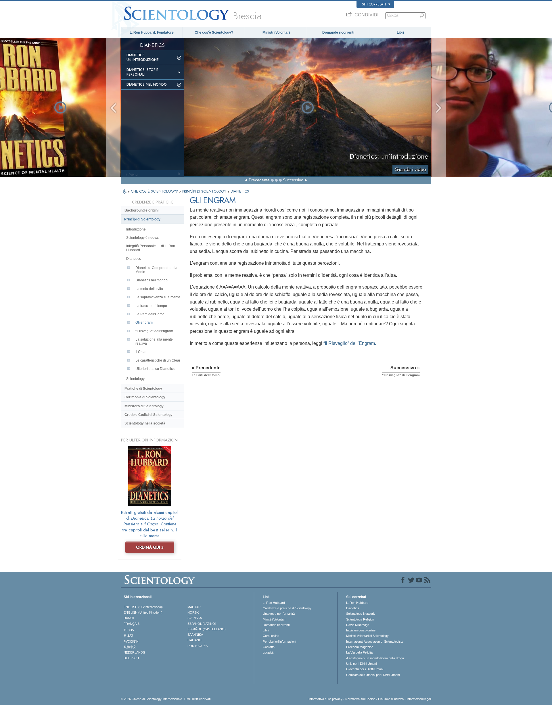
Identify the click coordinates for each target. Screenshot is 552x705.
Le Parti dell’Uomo (149, 314)
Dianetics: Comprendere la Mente (156, 270)
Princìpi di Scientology (142, 219)
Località (268, 652)
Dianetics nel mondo (146, 84)
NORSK (193, 612)
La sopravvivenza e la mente (157, 297)
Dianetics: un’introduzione (142, 57)
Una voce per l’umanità (279, 613)
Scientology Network (360, 613)
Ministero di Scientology (144, 406)
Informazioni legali (419, 699)
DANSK (129, 618)
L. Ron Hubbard (274, 602)
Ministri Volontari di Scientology (367, 635)
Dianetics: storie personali (142, 72)
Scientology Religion (360, 619)
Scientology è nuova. (142, 238)
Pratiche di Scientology (143, 389)
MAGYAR (194, 607)
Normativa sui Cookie (360, 699)
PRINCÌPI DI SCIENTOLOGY (204, 191)
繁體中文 (130, 647)
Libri (400, 32)
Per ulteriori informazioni (279, 641)
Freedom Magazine (359, 647)
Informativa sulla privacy (325, 699)
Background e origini (141, 210)
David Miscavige (357, 625)
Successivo (293, 180)
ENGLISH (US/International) (143, 607)
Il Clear (141, 352)
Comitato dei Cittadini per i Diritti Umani (373, 675)
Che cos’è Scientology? (214, 32)
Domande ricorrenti (338, 32)
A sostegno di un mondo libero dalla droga (375, 658)
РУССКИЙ (131, 641)
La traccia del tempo (151, 306)
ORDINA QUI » (150, 547)
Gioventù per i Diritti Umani (364, 669)
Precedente (259, 180)
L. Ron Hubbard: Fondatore (152, 32)
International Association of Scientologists (374, 641)
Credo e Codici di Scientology (148, 415)
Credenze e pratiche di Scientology (287, 608)
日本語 (128, 635)
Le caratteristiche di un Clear (157, 360)
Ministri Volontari (276, 32)
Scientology (135, 379)
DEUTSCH (131, 658)
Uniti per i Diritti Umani (361, 663)
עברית (129, 629)
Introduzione (136, 229)
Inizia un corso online (360, 630)
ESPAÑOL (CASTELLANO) (206, 629)
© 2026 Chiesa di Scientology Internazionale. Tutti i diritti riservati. (166, 699)
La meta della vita (149, 289)
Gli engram (144, 322)
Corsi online (271, 635)
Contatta (269, 647)
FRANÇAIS (131, 623)
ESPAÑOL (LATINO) (201, 623)
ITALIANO (194, 640)
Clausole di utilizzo (391, 699)
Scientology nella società (144, 423)
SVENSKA (194, 618)
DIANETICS (240, 191)
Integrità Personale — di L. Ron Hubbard (150, 248)
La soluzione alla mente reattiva (154, 341)
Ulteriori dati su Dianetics (155, 369)
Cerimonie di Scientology (144, 397)
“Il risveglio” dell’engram (154, 331)
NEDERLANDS (134, 652)
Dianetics (133, 259)
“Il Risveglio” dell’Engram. (349, 343)
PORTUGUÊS (197, 646)
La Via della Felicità (359, 652)
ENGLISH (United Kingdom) (143, 612)
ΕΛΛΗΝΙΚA (195, 634)
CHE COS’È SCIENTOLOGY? (155, 191)
